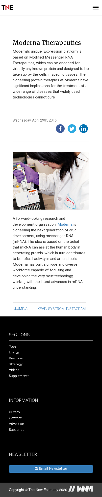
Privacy (14, 412)
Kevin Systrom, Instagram (62, 309)
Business (16, 358)
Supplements (19, 376)
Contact (15, 418)
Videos (14, 370)
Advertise (16, 424)
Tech (12, 347)
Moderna (65, 224)
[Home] (7, 4)
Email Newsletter (52, 468)
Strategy (16, 364)
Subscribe (16, 430)
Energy (14, 352)
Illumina (20, 309)
